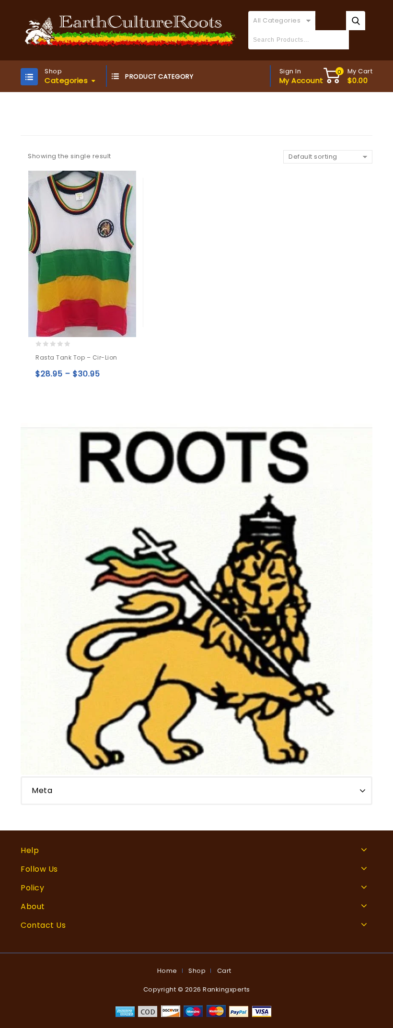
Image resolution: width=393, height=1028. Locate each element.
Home (167, 970)
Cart (224, 970)
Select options (44, 378)
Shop (197, 970)
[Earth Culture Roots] (131, 30)
